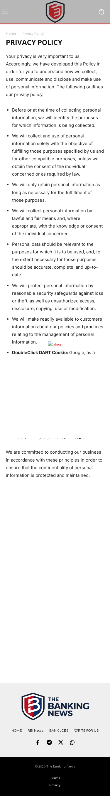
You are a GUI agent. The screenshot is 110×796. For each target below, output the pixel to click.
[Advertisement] (55, 397)
